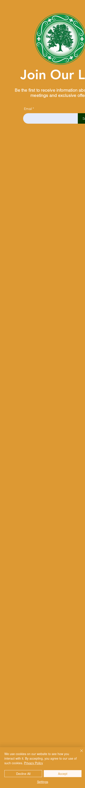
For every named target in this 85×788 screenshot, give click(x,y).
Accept (62, 773)
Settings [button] (42, 781)
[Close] (79, 753)
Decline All (23, 773)
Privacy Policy (33, 763)
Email (28, 108)
